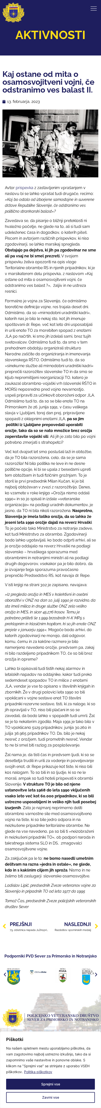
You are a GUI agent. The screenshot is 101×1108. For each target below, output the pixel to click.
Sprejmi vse (50, 1084)
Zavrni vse (50, 1097)
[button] (4, 974)
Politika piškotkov (38, 1072)
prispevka (24, 187)
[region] (50, 1069)
